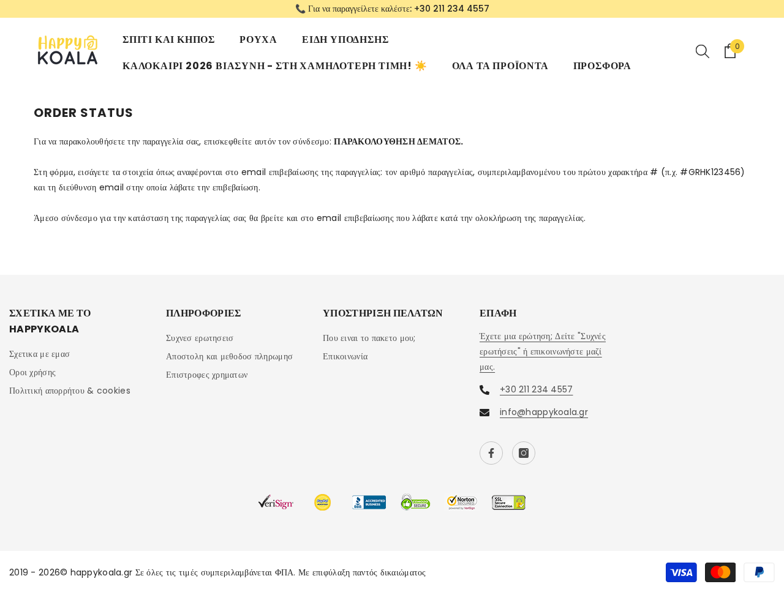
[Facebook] (491, 453)
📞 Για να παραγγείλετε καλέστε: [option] (392, 8)
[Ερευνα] (702, 50)
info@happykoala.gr (544, 412)
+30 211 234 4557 (451, 8)
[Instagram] (523, 453)
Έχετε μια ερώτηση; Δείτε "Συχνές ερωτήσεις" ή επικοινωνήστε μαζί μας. (543, 351)
